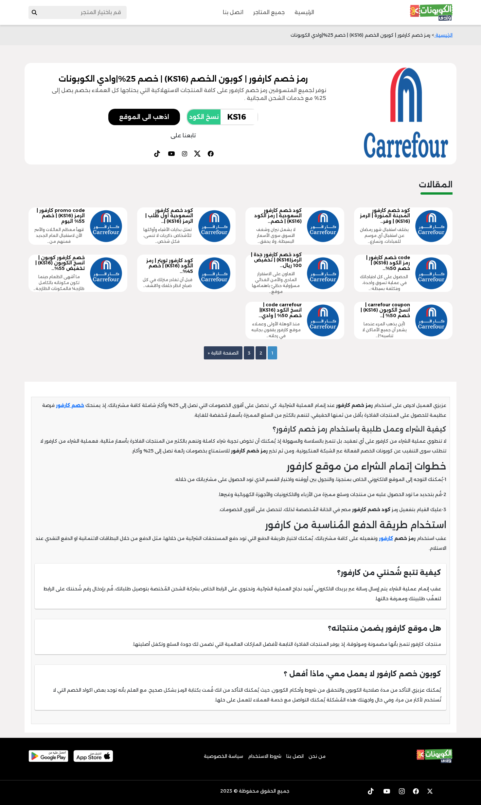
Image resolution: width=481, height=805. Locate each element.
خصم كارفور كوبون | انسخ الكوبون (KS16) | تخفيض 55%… (60, 263)
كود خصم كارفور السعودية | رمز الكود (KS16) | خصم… (278, 215)
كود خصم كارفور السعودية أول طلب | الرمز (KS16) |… (169, 215)
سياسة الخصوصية (223, 756)
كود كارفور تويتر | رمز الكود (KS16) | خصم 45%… (169, 266)
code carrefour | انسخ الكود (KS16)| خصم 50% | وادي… (280, 310)
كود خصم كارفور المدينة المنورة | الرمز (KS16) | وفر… (385, 215)
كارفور (386, 538)
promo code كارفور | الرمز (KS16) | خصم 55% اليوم (61, 215)
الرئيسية (304, 12)
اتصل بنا (233, 12)
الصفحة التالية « (223, 352)
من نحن (317, 756)
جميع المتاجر (269, 12)
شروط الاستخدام (264, 756)
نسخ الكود (204, 117)
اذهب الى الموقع (144, 117)
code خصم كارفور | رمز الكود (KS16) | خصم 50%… (388, 263)
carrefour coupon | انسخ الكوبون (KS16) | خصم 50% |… (385, 310)
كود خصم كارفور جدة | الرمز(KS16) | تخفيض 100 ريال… (276, 260)
